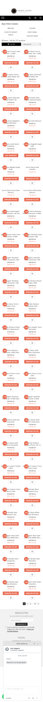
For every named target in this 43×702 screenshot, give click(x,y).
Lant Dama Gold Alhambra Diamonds (32, 351)
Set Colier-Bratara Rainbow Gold (32, 305)
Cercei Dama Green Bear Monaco (11, 191)
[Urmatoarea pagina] (38, 603)
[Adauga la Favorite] (10, 67)
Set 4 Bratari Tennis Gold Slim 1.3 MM (11, 52)
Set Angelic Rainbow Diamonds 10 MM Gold (10, 398)
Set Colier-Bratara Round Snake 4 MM (32, 282)
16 (35, 604)
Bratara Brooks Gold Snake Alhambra (10, 583)
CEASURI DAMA (32, 36)
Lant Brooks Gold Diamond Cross (11, 513)
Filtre (12, 44)
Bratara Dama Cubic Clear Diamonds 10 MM (10, 235)
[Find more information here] (22, 671)
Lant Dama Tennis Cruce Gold (11, 374)
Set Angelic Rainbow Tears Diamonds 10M (11, 282)
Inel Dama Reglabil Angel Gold (32, 145)
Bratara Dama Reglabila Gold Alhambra (11, 122)
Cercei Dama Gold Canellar (32, 168)
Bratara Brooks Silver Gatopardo (11, 560)
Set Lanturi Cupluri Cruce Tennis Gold (32, 467)
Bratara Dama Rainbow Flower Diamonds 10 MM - (32, 212)
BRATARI (11, 28)
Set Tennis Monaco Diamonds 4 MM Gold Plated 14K (11, 351)
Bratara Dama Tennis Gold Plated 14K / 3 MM (32, 52)
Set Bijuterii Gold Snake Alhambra (32, 583)
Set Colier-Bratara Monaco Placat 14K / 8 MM (32, 444)
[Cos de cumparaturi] (35, 18)
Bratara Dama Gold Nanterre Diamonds (10, 444)
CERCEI (10, 35)
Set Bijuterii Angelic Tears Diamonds (32, 328)
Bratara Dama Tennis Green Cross (11, 305)
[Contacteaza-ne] (29, 18)
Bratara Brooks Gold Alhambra (32, 560)
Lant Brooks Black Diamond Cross (32, 490)
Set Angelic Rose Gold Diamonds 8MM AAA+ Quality (11, 537)
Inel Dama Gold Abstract (32, 121)
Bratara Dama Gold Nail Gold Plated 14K (32, 76)
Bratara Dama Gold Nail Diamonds (11, 421)
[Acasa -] (21, 11)
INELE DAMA (32, 32)
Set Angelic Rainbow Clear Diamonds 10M (32, 235)
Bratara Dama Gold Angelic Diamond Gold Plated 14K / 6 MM (32, 99)
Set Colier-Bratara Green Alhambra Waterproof (11, 328)
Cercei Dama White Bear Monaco (32, 191)
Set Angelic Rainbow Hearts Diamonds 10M (11, 259)
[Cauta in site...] (40, 18)
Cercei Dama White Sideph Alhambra (32, 513)
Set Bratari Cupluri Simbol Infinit (10, 467)
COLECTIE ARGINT (10, 32)
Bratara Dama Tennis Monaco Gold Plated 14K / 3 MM (10, 76)
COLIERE (32, 28)
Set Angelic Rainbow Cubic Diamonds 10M (32, 259)
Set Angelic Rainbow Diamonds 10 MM (32, 398)
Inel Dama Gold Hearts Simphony (10, 145)
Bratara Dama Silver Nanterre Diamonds (32, 421)
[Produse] (3, 18)
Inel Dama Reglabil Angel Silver (11, 168)
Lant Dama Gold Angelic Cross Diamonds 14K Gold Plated (10, 212)
